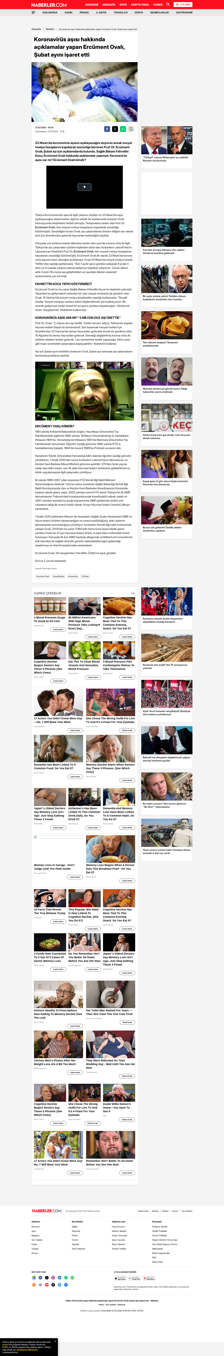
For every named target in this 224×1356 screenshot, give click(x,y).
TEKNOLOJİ (120, 12)
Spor (34, 1231)
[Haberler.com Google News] (34, 1278)
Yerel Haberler (78, 1248)
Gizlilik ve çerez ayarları (90, 1310)
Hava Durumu (118, 1226)
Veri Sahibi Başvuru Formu (165, 1244)
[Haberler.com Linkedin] (59, 1278)
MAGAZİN (109, 4)
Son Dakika (37, 1240)
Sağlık (74, 1226)
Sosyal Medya (58, 576)
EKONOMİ (91, 4)
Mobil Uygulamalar (161, 1253)
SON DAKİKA (50, 12)
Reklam (155, 1211)
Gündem (50, 29)
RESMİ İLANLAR (159, 12)
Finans (75, 1235)
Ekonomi (36, 1226)
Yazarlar (75, 1244)
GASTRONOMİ (184, 12)
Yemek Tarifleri (119, 1248)
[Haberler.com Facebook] (40, 1278)
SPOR (123, 4)
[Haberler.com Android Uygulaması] (134, 1278)
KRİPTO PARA (140, 4)
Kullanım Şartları (159, 1226)
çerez (5, 1344)
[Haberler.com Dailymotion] (66, 1285)
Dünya (35, 1253)
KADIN (68, 12)
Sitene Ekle (157, 1262)
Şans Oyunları (118, 1240)
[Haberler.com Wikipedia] (40, 1285)
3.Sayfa (35, 1248)
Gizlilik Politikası (159, 1231)
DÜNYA (139, 12)
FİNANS (84, 12)
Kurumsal (157, 1221)
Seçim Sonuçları (119, 1235)
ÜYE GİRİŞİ (185, 4)
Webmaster (157, 1248)
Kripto (34, 1244)
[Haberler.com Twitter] (46, 1278)
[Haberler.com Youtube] (46, 1285)
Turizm (75, 1240)
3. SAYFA (101, 12)
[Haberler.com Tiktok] (53, 1285)
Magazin (35, 1235)
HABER (158, 4)
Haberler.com (118, 1221)
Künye (175, 1211)
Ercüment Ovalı (42, 576)
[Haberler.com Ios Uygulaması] (120, 1278)
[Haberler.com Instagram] (53, 1278)
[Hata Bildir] (106, 1310)
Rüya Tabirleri (118, 1244)
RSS (154, 1257)
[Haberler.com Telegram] (59, 1285)
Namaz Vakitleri (119, 1231)
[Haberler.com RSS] (34, 1285)
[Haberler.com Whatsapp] (66, 1278)
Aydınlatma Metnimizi (27, 1349)
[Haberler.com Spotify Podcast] (72, 1278)
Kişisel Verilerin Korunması (164, 1240)
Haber (101, 1304)
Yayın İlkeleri (187, 1211)
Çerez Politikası (159, 1235)
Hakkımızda (143, 1211)
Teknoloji (76, 1231)
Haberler (36, 1221)
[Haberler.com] (47, 1211)
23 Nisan (85, 576)
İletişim (165, 1211)
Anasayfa (36, 29)
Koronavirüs (73, 576)
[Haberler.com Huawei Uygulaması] (149, 1278)
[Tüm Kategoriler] (33, 12)
